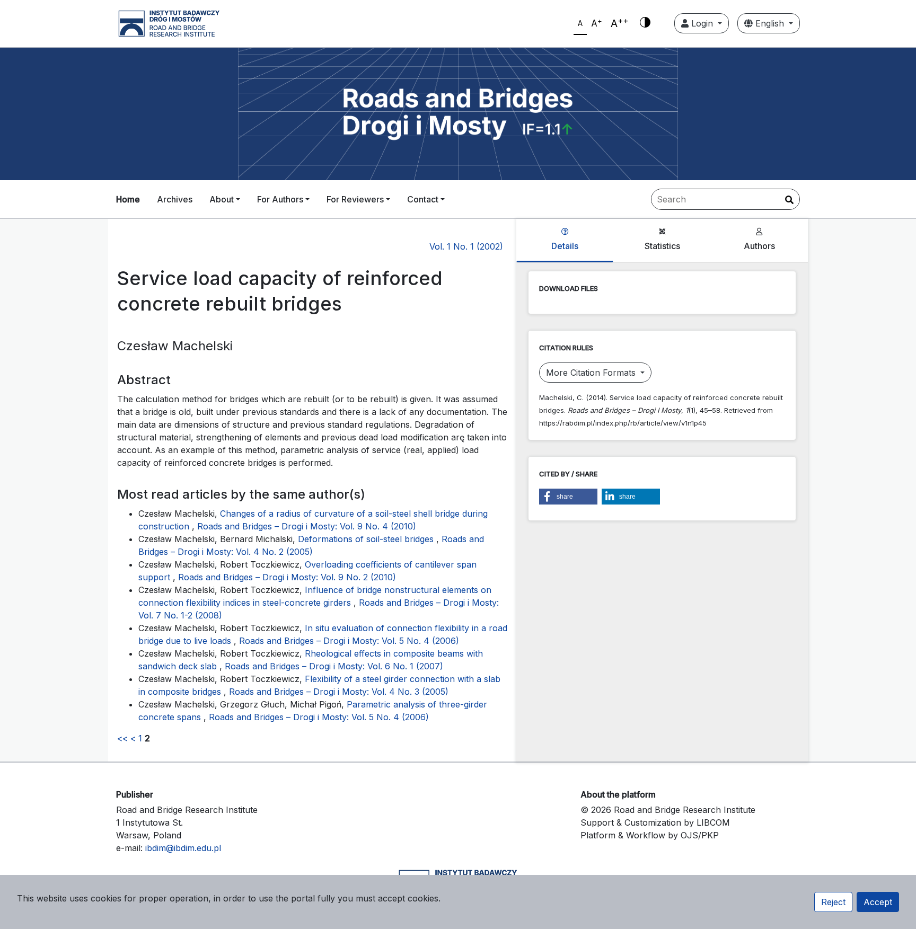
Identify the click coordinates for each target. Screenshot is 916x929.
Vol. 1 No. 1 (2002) (466, 246)
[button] (568, 497)
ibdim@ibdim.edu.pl (183, 848)
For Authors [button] (280, 199)
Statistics (662, 246)
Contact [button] (422, 199)
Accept (878, 902)
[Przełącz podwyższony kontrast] (645, 23)
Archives (174, 199)
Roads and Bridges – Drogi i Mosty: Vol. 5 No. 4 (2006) (349, 640)
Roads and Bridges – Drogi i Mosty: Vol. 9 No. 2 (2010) (287, 577)
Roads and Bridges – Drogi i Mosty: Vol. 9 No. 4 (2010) (306, 526)
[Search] (789, 199)
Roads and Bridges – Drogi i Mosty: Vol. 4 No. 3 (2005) (338, 691)
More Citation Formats (592, 372)
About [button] (221, 199)
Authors (759, 246)
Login (702, 23)
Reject (833, 902)
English (770, 23)
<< (122, 738)
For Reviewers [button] (355, 199)
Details (564, 246)
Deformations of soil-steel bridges (367, 539)
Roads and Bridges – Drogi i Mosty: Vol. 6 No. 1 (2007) (334, 666)
